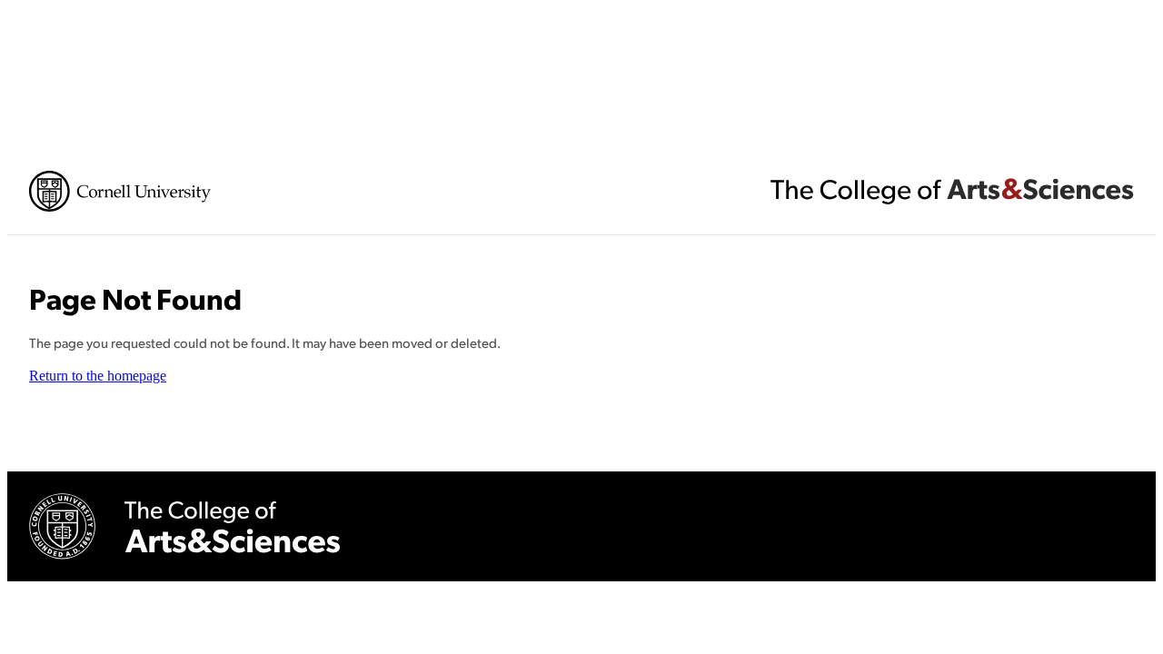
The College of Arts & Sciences (952, 190)
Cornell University (120, 191)
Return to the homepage (97, 375)
